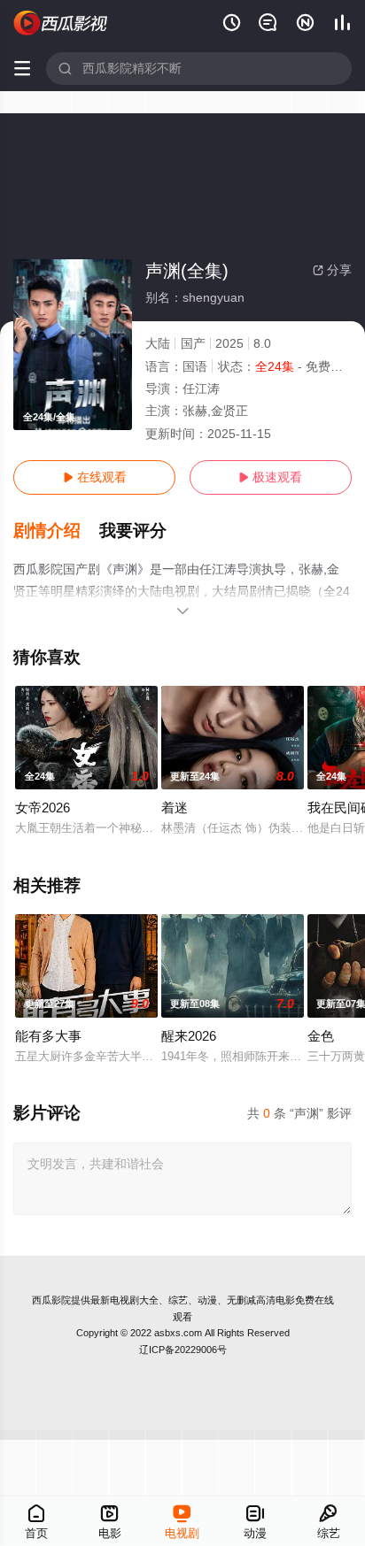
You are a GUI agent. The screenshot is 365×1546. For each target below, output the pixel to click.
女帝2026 (42, 807)
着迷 (174, 807)
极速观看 (270, 477)
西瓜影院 (51, 1300)
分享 (332, 270)
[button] (56, 531)
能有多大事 (48, 1035)
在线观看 (95, 477)
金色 (320, 1035)
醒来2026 (188, 1035)
